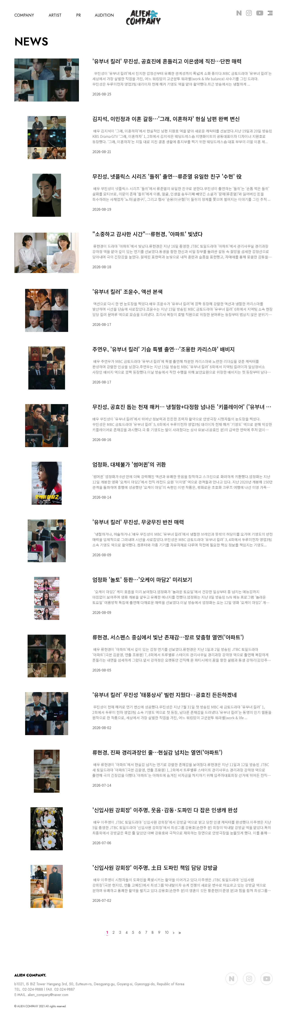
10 (167, 933)
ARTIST (55, 15)
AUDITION (104, 15)
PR (78, 15)
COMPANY (24, 15)
